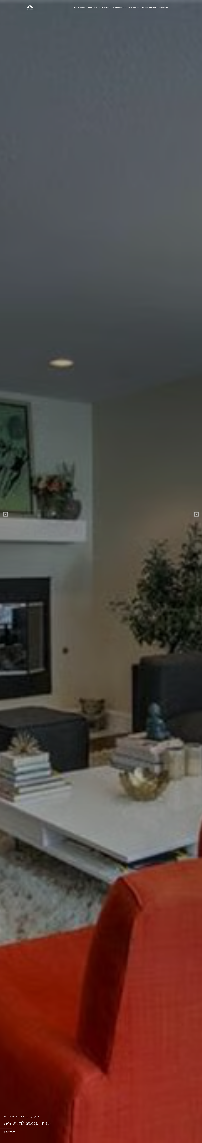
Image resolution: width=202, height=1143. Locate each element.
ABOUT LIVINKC (79, 8)
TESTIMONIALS (133, 8)
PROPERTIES (92, 8)
